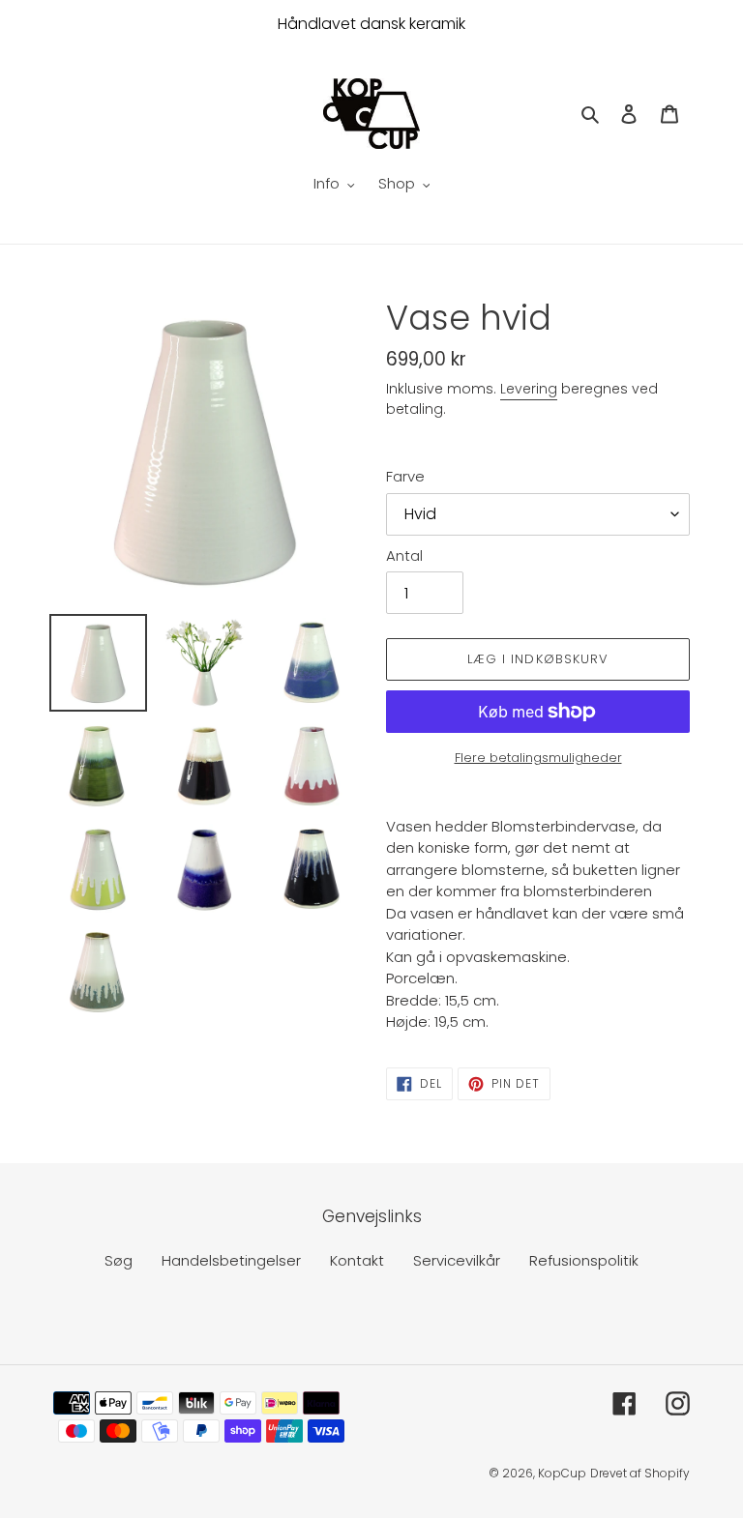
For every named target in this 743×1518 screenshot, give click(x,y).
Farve (405, 476)
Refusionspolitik (584, 1260)
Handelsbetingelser (231, 1260)
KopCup (562, 1473)
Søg (118, 1260)
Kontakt (357, 1260)
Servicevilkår (456, 1260)
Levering (528, 388)
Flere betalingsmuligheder (538, 757)
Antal (404, 555)
